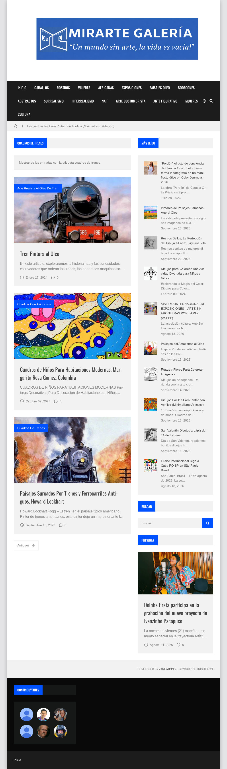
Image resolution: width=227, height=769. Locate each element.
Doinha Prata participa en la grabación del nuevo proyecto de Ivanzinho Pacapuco (175, 613)
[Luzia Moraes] (60, 714)
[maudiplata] (60, 731)
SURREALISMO (54, 101)
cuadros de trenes (31, 428)
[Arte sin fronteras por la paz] (43, 714)
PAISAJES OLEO (160, 87)
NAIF (105, 101)
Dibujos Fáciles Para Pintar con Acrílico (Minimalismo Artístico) (70, 126)
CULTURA (24, 114)
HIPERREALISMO (83, 101)
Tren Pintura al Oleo (39, 253)
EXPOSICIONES (132, 87)
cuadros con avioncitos (34, 304)
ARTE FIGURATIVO (165, 101)
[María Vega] (26, 731)
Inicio (17, 760)
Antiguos (23, 545)
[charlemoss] (43, 731)
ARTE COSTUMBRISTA (130, 101)
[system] (205, 101)
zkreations (167, 669)
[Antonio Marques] (26, 714)
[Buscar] (211, 101)
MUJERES (84, 87)
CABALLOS (41, 87)
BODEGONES (186, 87)
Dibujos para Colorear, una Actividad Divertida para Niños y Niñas (183, 273)
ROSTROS (63, 87)
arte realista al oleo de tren (37, 188)
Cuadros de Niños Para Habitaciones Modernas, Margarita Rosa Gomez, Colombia (71, 373)
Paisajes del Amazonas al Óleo (182, 343)
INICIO (22, 87)
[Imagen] (72, 210)
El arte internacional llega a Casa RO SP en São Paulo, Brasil (180, 465)
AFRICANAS (106, 87)
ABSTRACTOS (27, 101)
